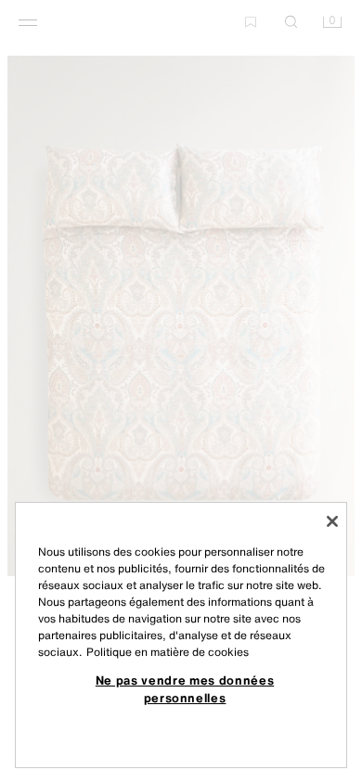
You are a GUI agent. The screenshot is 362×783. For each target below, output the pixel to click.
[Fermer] (332, 521)
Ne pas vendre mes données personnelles (185, 688)
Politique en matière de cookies (167, 652)
